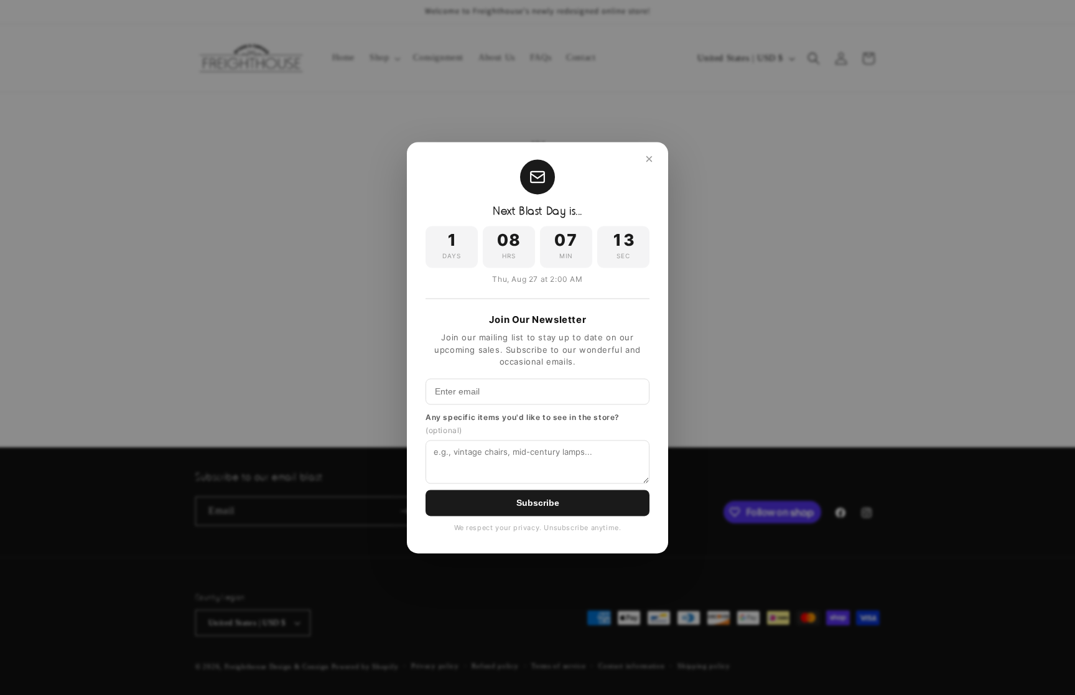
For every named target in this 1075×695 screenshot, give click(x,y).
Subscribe (537, 503)
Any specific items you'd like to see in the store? (523, 424)
